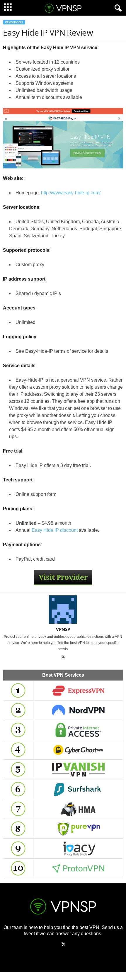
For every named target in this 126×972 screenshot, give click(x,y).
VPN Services (14, 22)
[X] (63, 657)
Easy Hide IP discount (55, 530)
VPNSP (63, 629)
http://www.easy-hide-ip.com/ (71, 192)
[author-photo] (63, 609)
